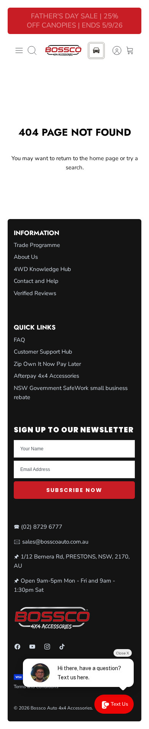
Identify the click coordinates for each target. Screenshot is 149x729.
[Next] (131, 21)
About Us (26, 257)
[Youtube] (32, 646)
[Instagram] (47, 646)
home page (103, 158)
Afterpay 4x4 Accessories (46, 376)
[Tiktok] (62, 646)
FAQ (19, 340)
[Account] (113, 50)
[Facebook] (17, 646)
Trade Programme (37, 245)
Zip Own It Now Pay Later (47, 364)
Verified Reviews (35, 293)
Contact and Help (36, 281)
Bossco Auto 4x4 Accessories (61, 708)
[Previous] (18, 21)
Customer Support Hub (43, 352)
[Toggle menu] (19, 50)
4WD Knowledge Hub (42, 269)
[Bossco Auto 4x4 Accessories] (63, 50)
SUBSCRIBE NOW (74, 490)
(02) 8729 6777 (41, 527)
